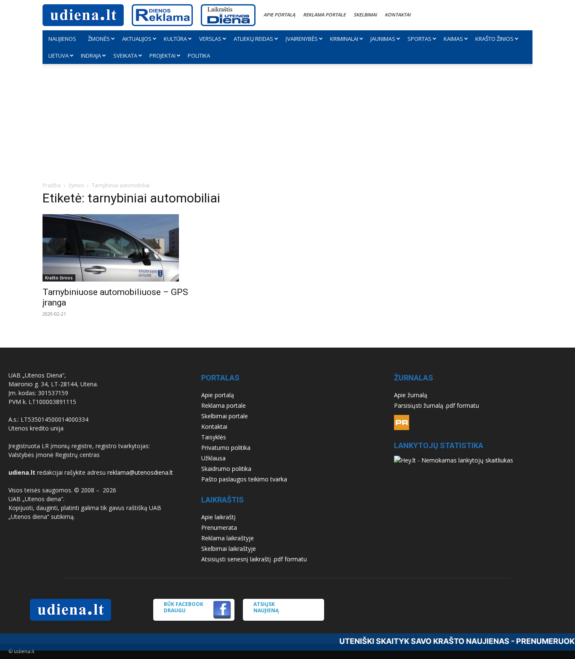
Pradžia (52, 185)
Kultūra (175, 39)
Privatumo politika (225, 448)
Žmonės (99, 39)
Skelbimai (365, 14)
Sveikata (125, 55)
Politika (199, 55)
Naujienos (62, 39)
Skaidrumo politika (226, 469)
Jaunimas (382, 39)
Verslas (210, 39)
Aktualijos (137, 39)
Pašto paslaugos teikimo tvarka (244, 479)
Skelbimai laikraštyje (228, 549)
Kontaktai (397, 14)
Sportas (419, 39)
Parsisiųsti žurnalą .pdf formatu (436, 405)
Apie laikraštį (218, 517)
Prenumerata (219, 527)
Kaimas (453, 39)
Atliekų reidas (253, 39)
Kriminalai (344, 39)
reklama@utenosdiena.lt (140, 472)
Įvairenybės (301, 39)
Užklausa (213, 458)
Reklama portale (324, 14)
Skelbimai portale (224, 416)
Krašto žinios (494, 39)
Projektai (162, 55)
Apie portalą (279, 14)
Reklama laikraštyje (227, 538)
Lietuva (58, 55)
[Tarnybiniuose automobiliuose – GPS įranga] (117, 248)
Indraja (91, 55)
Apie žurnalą (410, 395)
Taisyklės (213, 437)
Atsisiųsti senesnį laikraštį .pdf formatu (254, 559)
